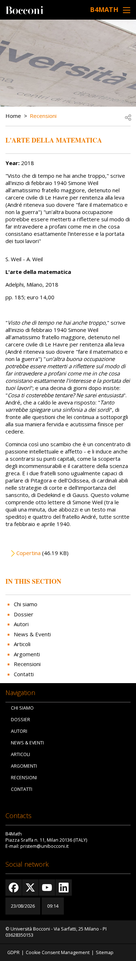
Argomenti (27, 654)
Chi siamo (25, 604)
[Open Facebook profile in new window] (13, 887)
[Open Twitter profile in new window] (30, 887)
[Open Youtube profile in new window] (47, 887)
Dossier (23, 614)
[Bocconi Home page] (24, 9)
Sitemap (105, 952)
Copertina (28, 553)
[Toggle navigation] (127, 10)
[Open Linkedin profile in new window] (63, 887)
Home (13, 115)
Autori (21, 624)
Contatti (24, 674)
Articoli (22, 644)
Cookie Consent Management (58, 952)
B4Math (104, 9)
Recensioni (43, 115)
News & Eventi (32, 634)
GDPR (13, 952)
